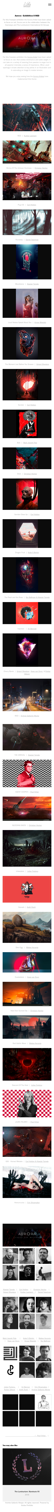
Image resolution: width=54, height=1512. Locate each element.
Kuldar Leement (30, 136)
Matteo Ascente (32, 947)
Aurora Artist (32, 57)
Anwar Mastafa (30, 1341)
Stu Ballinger (45, 1341)
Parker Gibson (9, 1390)
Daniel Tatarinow (32, 240)
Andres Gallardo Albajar (41, 1390)
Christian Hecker (41, 168)
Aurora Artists (38, 76)
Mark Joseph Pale (9, 1338)
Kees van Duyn (37, 671)
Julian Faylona (36, 1085)
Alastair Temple (33, 284)
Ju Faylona (32, 871)
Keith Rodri (31, 907)
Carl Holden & (31, 1161)
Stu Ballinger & (32, 597)
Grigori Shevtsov (42, 364)
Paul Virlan (41, 1436)
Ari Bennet (25, 1387)
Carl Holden (23, 1289)
